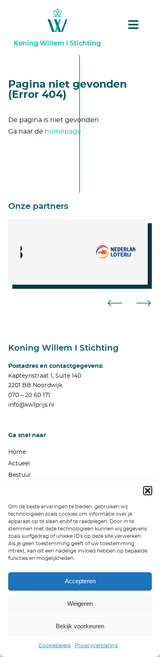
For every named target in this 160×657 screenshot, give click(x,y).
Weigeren (80, 603)
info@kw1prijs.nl (31, 405)
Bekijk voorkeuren (80, 626)
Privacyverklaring (96, 645)
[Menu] (133, 24)
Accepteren (80, 581)
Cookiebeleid (55, 645)
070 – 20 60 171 (29, 395)
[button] (148, 491)
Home (17, 452)
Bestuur (19, 475)
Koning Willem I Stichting (57, 43)
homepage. (63, 131)
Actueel (19, 464)
